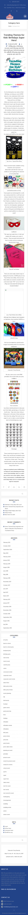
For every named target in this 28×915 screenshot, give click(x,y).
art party (5, 640)
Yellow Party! (8, 512)
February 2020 (7, 556)
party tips (9, 54)
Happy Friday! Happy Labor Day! (13, 510)
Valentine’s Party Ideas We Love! (13, 504)
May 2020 (5, 553)
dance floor (6, 682)
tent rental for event (8, 793)
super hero (18, 54)
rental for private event (9, 761)
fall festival (6, 700)
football (5, 704)
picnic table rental (7, 746)
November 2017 (7, 581)
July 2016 (5, 624)
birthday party (12, 46)
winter (5, 811)
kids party (14, 52)
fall (4, 697)
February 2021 (6, 542)
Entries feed (8, 828)
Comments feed (9, 830)
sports (5, 771)
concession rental (8, 48)
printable (5, 754)
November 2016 (7, 610)
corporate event (7, 675)
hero (5, 52)
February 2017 (6, 599)
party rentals (20, 52)
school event (6, 768)
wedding (5, 803)
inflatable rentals (7, 725)
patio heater (6, 743)
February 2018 (6, 578)
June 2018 (5, 571)
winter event (6, 814)
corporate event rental (9, 679)
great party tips (20, 50)
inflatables (6, 729)
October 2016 (6, 613)
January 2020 (6, 560)
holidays (5, 718)
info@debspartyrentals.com (11, 906)
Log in (6, 826)
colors (4, 668)
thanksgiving (6, 796)
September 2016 (7, 617)
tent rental (6, 789)
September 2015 (7, 628)
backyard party (7, 650)
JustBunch (13, 201)
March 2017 (6, 596)
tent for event (7, 786)
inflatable (9, 52)
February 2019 (6, 563)
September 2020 (7, 549)
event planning (7, 693)
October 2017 (6, 585)
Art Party (18, 100)
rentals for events (7, 764)
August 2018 (6, 567)
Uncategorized (7, 800)
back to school (7, 643)
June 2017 (5, 588)
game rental (13, 50)
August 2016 (6, 621)
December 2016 (7, 606)
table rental (6, 782)
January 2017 (6, 603)
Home (9, 26)
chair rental (6, 657)
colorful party (19, 46)
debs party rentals (8, 689)
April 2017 (5, 592)
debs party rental (17, 48)
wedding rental (7, 807)
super (14, 54)
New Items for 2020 (10, 514)
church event (6, 661)
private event (6, 757)
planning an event (7, 750)
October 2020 (6, 546)
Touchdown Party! (9, 530)
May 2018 (5, 574)
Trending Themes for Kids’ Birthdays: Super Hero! (14, 38)
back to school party (8, 647)
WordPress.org (8, 832)
